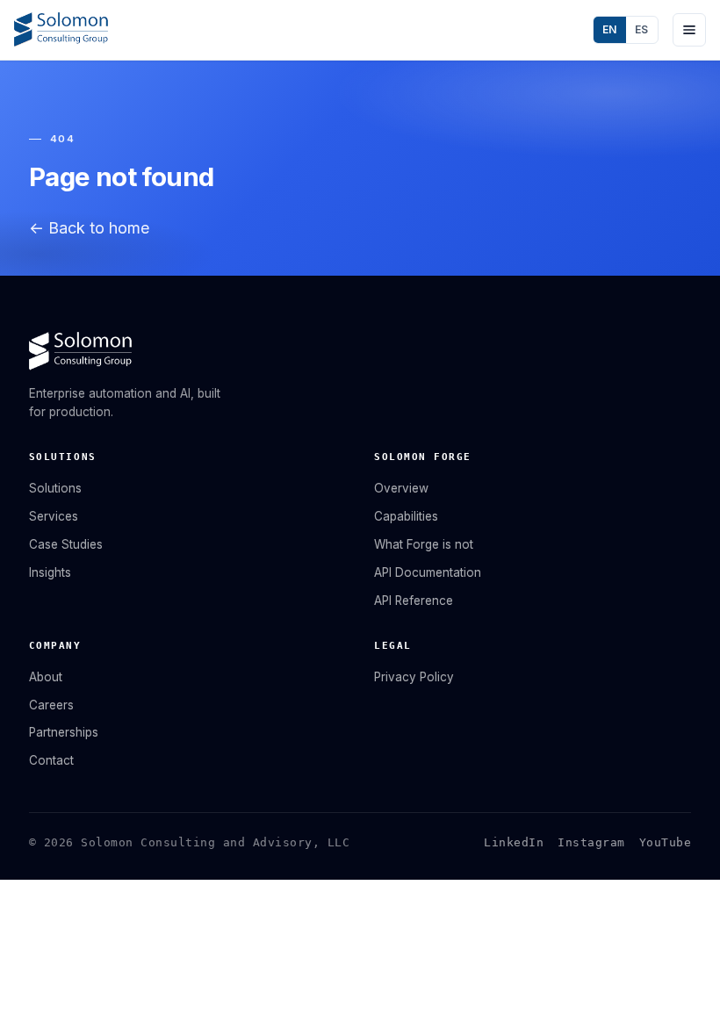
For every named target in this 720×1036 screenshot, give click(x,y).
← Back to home (89, 228)
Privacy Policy (414, 677)
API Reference (413, 601)
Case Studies (66, 544)
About (45, 677)
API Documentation (427, 572)
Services (53, 516)
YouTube (665, 842)
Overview (401, 488)
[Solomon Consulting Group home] (60, 29)
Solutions (55, 488)
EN (609, 29)
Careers (51, 705)
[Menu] (689, 30)
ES (642, 29)
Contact (51, 760)
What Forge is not (423, 544)
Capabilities (406, 516)
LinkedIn (514, 842)
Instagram (591, 842)
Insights (50, 572)
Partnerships (63, 732)
